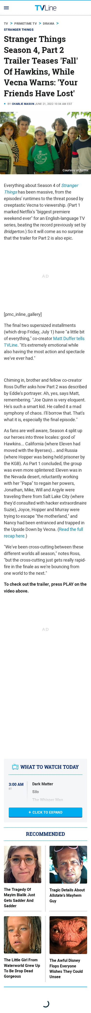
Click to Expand (47, 812)
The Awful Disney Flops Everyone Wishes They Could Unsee (66, 969)
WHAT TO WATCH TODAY (49, 767)
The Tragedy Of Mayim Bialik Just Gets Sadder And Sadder (19, 898)
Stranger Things (18, 29)
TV (6, 23)
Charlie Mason (23, 104)
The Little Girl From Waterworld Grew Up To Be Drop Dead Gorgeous (22, 968)
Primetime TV (25, 23)
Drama (48, 23)
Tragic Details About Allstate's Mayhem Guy (67, 895)
